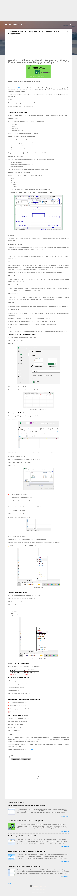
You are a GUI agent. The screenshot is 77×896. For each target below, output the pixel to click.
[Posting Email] (12, 756)
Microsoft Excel (18, 88)
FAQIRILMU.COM (16, 24)
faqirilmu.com (29, 749)
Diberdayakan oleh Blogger (39, 886)
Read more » (65, 816)
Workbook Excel (26, 759)
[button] (68, 32)
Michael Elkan (42, 889)
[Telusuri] (71, 25)
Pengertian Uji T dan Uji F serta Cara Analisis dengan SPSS (26, 821)
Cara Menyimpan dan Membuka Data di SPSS (22, 836)
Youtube (9, 883)
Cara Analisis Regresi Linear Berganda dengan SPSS (24, 866)
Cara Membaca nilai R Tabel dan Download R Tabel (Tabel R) (26, 851)
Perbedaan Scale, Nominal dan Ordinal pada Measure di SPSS (27, 805)
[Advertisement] (38, 10)
